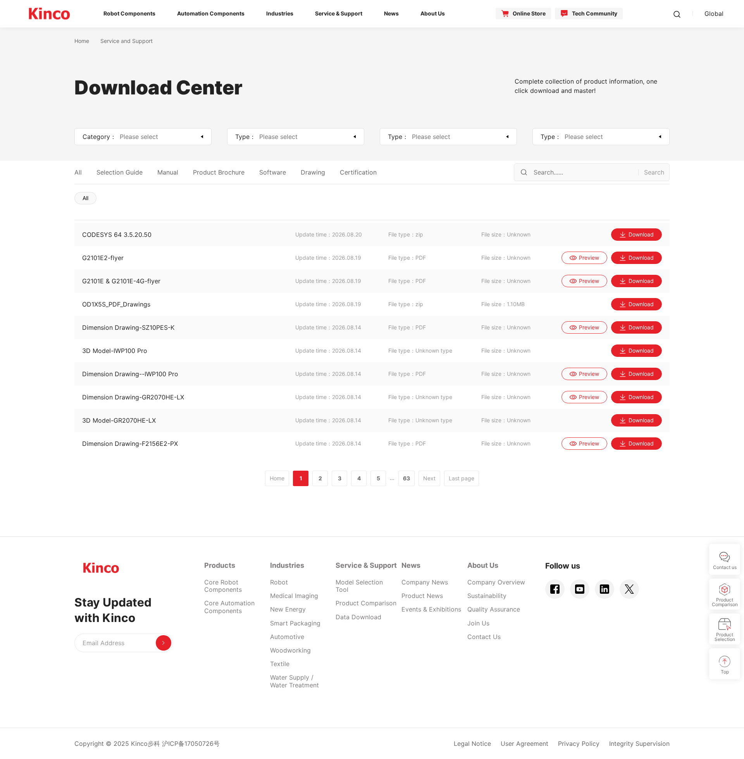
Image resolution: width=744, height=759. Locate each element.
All (78, 172)
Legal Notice (472, 743)
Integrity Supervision (639, 743)
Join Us (478, 623)
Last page (461, 478)
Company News (424, 582)
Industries (287, 565)
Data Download (358, 617)
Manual (167, 172)
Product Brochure (219, 172)
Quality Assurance (493, 609)
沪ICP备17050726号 (191, 743)
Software (272, 172)
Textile (279, 664)
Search (654, 172)
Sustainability (486, 596)
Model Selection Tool (359, 585)
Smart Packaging (295, 623)
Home (81, 41)
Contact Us (484, 637)
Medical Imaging (294, 596)
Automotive (287, 637)
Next (429, 478)
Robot (279, 582)
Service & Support (366, 565)
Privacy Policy (578, 743)
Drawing (313, 172)
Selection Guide (119, 172)
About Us (482, 565)
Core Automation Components (229, 606)
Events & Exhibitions (431, 609)
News (410, 565)
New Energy (288, 609)
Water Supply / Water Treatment (294, 681)
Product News (422, 596)
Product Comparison (366, 603)
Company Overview (496, 582)
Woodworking (290, 650)
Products (219, 565)
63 (406, 478)
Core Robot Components (223, 585)
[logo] (49, 13)
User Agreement (524, 743)
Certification (358, 172)
